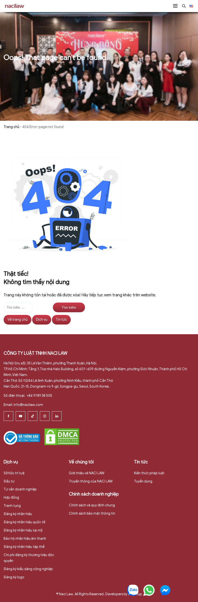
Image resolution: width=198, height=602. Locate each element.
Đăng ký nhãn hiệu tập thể (24, 547)
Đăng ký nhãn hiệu (18, 514)
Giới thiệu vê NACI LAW (86, 473)
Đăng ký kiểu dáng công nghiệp (28, 569)
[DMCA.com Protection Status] (62, 436)
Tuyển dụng (143, 481)
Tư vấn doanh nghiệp (20, 489)
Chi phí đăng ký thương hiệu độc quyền (29, 558)
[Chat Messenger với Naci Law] (165, 590)
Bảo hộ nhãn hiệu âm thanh (25, 539)
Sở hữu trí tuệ (14, 473)
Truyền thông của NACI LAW (91, 481)
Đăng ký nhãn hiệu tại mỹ (23, 530)
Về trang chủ (17, 320)
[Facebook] (8, 416)
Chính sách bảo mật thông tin (92, 513)
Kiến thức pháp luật (149, 473)
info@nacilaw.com (28, 405)
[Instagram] (45, 416)
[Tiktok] (32, 416)
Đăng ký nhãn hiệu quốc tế (24, 522)
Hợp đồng (11, 498)
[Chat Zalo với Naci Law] (133, 590)
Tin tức (61, 320)
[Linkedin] (57, 416)
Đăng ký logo (14, 577)
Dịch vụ (41, 320)
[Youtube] (20, 416)
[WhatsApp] (149, 590)
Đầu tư (9, 481)
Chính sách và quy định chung (92, 505)
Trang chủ (11, 127)
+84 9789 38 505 (39, 396)
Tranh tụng (12, 506)
